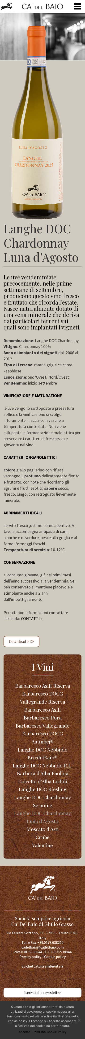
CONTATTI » (31, 618)
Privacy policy (30, 956)
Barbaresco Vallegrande (42, 725)
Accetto (24, 1032)
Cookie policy (55, 956)
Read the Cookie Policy (49, 1032)
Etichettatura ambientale (42, 966)
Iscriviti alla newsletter (42, 992)
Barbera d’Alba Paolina (42, 773)
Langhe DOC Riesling (43, 789)
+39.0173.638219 (50, 942)
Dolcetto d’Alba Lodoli (42, 781)
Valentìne (42, 845)
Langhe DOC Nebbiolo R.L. (42, 765)
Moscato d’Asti (42, 829)
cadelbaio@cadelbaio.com (42, 947)
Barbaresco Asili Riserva (42, 685)
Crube (43, 837)
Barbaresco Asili (42, 709)
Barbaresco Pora (43, 717)
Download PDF (21, 641)
